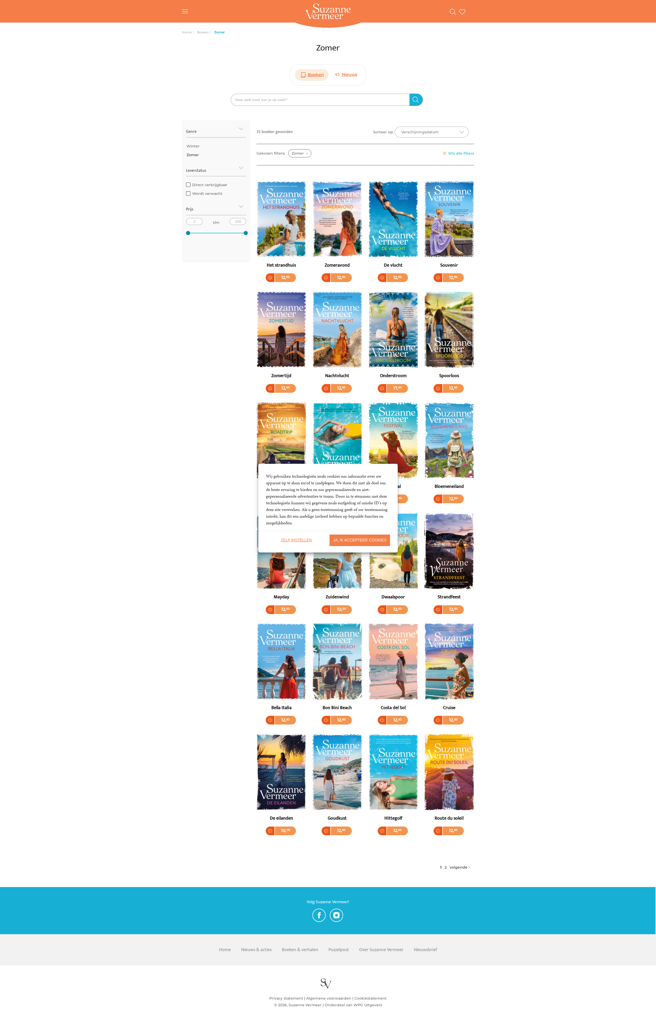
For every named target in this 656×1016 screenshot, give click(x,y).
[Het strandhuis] (281, 230)
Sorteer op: (383, 132)
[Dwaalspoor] (393, 561)
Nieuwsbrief (425, 950)
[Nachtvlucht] (337, 340)
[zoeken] (416, 100)
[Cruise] (449, 672)
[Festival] (393, 451)
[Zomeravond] (337, 230)
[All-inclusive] (337, 451)
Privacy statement (286, 998)
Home (225, 950)
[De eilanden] (281, 783)
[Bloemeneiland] (449, 451)
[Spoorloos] (449, 340)
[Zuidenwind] (337, 561)
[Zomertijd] (281, 340)
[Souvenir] (449, 230)
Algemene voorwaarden (328, 998)
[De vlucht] (393, 230)
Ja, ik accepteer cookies (359, 540)
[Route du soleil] (449, 783)
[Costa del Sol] (393, 672)
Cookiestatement (370, 998)
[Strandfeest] (449, 561)
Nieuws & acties (256, 950)
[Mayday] (281, 561)
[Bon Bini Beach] (337, 672)
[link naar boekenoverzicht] (454, 11)
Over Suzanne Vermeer (381, 950)
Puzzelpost (339, 950)
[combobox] (432, 132)
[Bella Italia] (281, 672)
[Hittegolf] (393, 783)
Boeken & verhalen (300, 950)
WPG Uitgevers (368, 1005)
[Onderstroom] (393, 340)
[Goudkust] (337, 783)
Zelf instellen (296, 540)
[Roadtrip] (281, 451)
